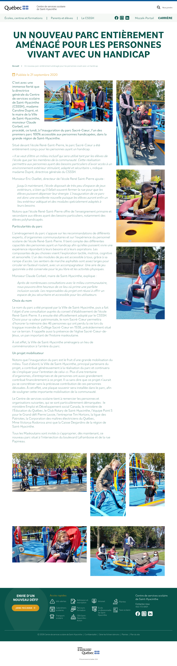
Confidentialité (91, 634)
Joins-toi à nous (24, 608)
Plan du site (135, 634)
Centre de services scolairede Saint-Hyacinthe (51, 8)
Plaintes (125, 634)
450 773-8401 (141, 606)
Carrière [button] (165, 18)
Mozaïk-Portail (144, 18)
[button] (26, 18)
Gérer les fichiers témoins (109, 634)
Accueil (15, 65)
